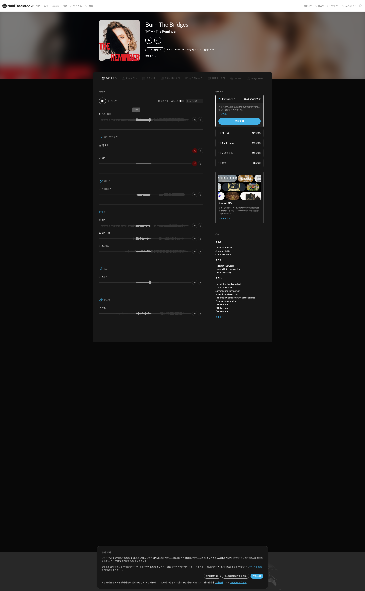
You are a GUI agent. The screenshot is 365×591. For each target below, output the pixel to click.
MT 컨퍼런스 (75, 5)
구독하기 (239, 121)
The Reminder (166, 31)
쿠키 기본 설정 (255, 566)
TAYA (149, 31)
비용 (65, 5)
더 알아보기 (223, 114)
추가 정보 (88, 5)
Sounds (55, 5)
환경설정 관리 (212, 576)
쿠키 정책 (219, 582)
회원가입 (308, 5)
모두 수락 (257, 576)
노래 (46, 5)
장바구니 (335, 5)
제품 (38, 5)
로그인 (321, 5)
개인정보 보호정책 (238, 582)
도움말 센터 (351, 5)
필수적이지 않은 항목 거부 (235, 576)
